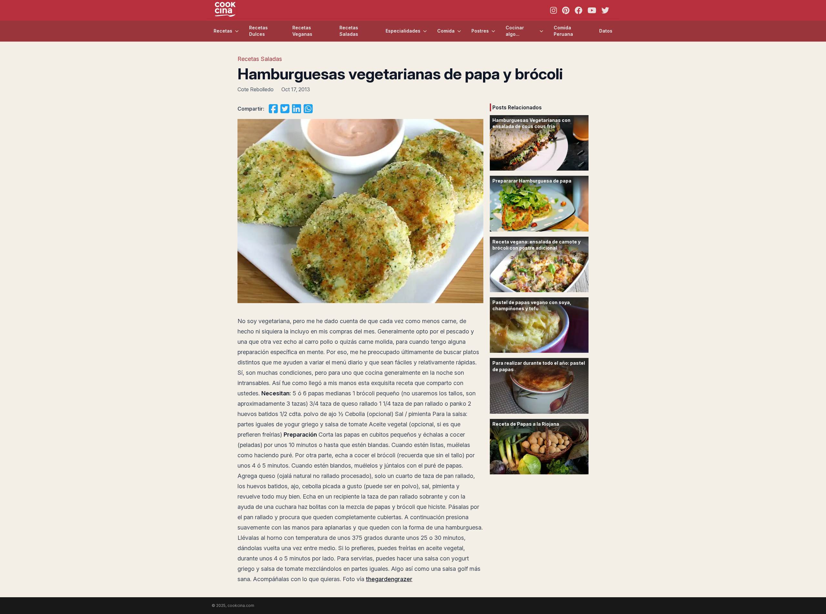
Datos (605, 31)
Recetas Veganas (302, 31)
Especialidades (403, 31)
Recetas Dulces (258, 31)
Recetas (223, 31)
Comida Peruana (563, 31)
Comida (446, 31)
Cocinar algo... (515, 31)
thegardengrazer (389, 579)
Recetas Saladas (348, 31)
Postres (480, 31)
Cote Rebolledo (255, 89)
